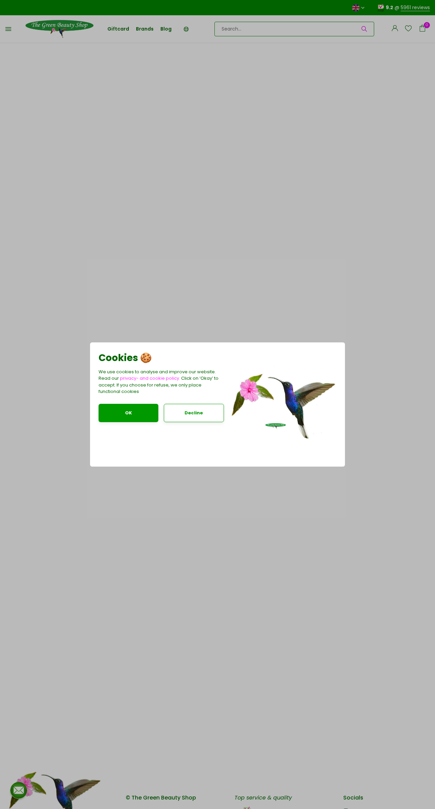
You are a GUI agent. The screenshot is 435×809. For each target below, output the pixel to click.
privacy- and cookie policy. (150, 378)
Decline (194, 413)
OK (128, 413)
